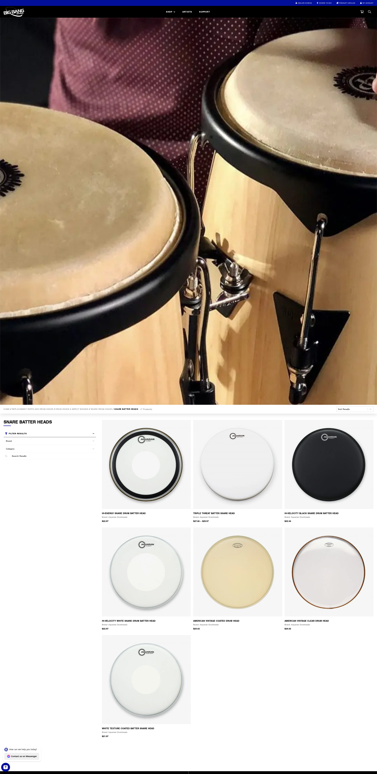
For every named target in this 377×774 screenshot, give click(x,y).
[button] (362, 11)
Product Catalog (347, 3)
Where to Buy (325, 3)
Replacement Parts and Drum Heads (32, 409)
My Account (368, 3)
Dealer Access (305, 3)
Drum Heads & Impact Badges (72, 409)
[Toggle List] (93, 441)
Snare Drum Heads (101, 409)
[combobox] (47, 441)
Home (7, 409)
